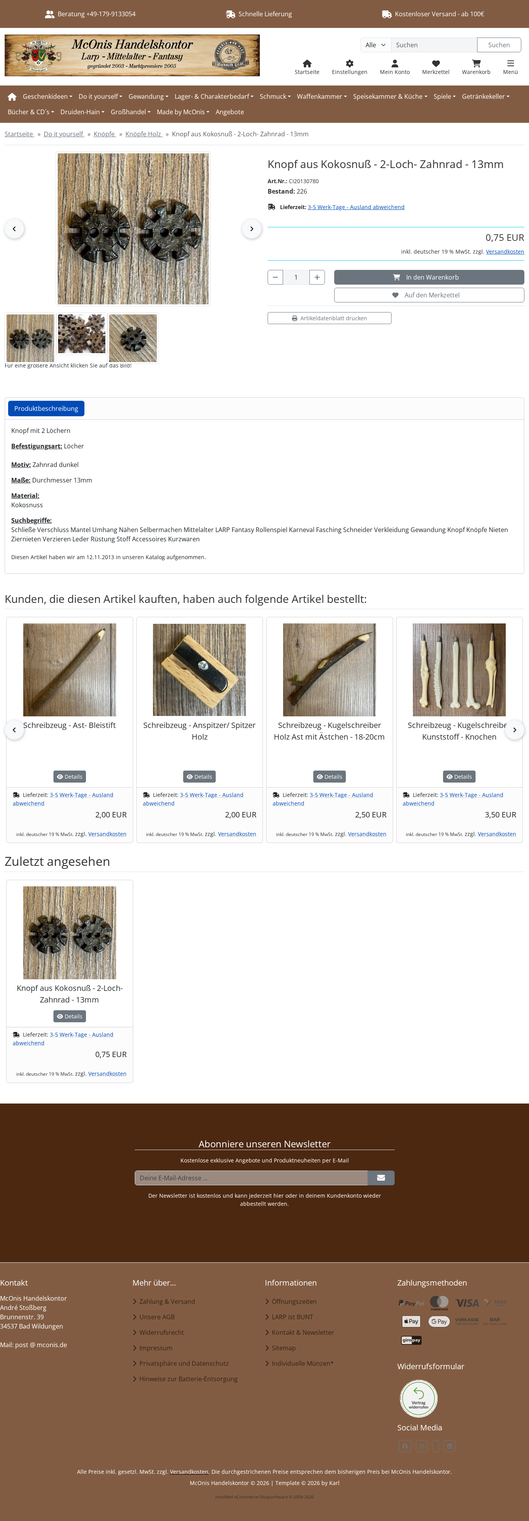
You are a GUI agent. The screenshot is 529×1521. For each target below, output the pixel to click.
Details (72, 776)
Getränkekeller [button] (483, 96)
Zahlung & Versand (165, 1301)
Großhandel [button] (128, 112)
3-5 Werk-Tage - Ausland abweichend (356, 207)
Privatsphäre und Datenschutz (182, 1363)
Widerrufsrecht (160, 1332)
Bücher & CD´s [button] (29, 112)
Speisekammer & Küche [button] (388, 96)
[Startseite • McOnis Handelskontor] (132, 56)
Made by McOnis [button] (181, 112)
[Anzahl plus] (317, 277)
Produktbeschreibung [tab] (46, 408)
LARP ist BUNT (291, 1317)
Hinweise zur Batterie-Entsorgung (187, 1379)
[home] (12, 96)
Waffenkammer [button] (319, 96)
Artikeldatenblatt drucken (334, 318)
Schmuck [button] (273, 96)
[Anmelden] (381, 1178)
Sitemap (282, 1348)
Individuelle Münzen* (301, 1363)
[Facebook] (405, 1446)
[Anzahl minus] (275, 277)
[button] (30, 338)
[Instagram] (422, 1446)
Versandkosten (505, 251)
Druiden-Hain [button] (80, 112)
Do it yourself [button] (98, 96)
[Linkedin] (449, 1446)
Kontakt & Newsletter (301, 1332)
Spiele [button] (442, 96)
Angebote (230, 112)
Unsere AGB (155, 1317)
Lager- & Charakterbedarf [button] (212, 96)
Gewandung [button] (146, 96)
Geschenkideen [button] (45, 96)
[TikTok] (435, 1446)
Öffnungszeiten (293, 1301)
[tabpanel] (264, 493)
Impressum (154, 1348)
